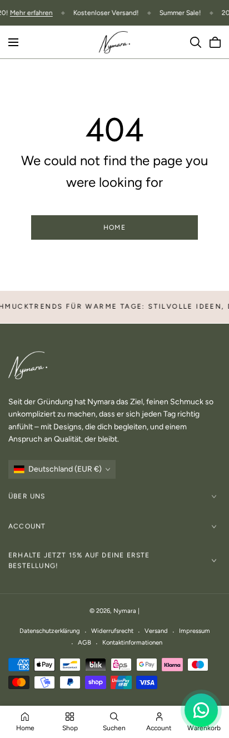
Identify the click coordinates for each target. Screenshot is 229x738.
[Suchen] (195, 42)
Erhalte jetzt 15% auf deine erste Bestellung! (79, 560)
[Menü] (13, 42)
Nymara (124, 611)
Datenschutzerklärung (49, 631)
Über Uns (27, 496)
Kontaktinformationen (132, 642)
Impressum (194, 631)
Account (27, 526)
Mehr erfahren (31, 13)
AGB (84, 642)
